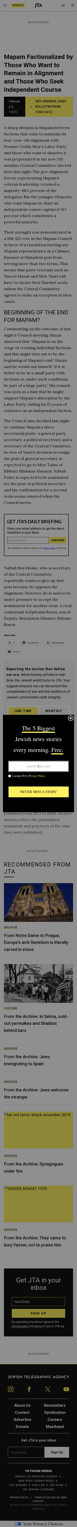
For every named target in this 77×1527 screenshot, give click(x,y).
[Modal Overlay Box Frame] (38, 763)
